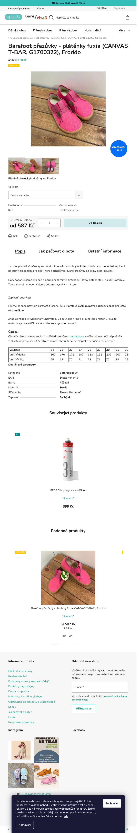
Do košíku (95, 223)
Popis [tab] (20, 251)
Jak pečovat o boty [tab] (56, 251)
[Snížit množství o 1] (40, 223)
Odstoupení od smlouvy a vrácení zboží (31, 702)
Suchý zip (66, 397)
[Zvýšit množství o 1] (57, 223)
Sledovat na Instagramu (36, 794)
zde (66, 816)
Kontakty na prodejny (21, 686)
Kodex (12, 707)
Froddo (22, 60)
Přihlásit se (84, 708)
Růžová (64, 383)
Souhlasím (111, 803)
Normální (75, 392)
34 (71, 636)
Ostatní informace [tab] (104, 251)
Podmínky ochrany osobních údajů (28, 681)
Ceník (11, 717)
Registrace (119, 8)
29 (64, 636)
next (125, 596)
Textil (63, 387)
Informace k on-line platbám (25, 696)
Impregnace (77, 336)
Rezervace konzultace (21, 722)
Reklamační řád (17, 676)
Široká (64, 392)
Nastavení (24, 825)
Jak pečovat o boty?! (20, 712)
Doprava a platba (18, 691)
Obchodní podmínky (18, 8)
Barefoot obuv (68, 373)
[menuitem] (17, 30)
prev (11, 596)
